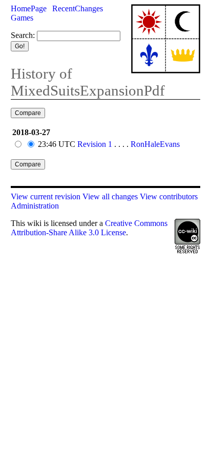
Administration (35, 205)
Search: (23, 35)
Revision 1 (94, 144)
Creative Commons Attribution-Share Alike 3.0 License (89, 228)
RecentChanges (77, 8)
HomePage (29, 8)
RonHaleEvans (155, 144)
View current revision (45, 196)
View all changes (110, 196)
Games (22, 17)
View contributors (169, 196)
